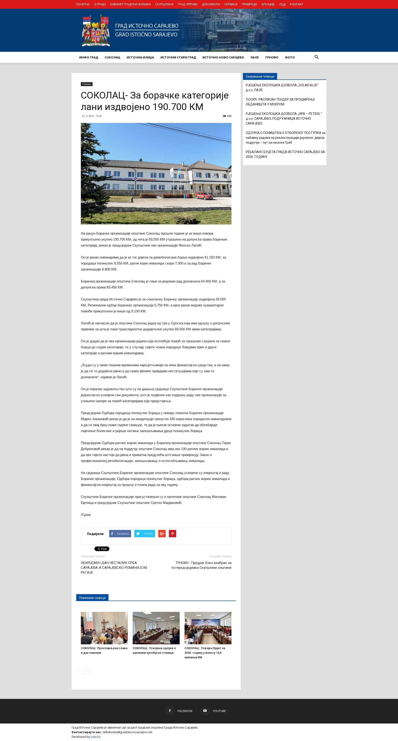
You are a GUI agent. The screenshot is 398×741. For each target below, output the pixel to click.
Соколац (86, 84)
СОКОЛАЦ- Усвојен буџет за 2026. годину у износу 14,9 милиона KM (204, 652)
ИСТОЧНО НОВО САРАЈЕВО (223, 57)
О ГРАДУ (100, 4)
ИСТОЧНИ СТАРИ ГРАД (178, 57)
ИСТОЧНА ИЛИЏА (140, 57)
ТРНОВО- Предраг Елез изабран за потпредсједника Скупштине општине (201, 565)
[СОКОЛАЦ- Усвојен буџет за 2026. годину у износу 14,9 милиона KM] (207, 628)
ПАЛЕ (255, 57)
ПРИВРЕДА (249, 4)
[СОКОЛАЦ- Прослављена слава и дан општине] (104, 628)
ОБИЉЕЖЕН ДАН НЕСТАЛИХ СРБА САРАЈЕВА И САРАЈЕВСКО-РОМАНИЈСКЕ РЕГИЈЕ (114, 568)
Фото (290, 57)
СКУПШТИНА (164, 4)
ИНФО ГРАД (88, 57)
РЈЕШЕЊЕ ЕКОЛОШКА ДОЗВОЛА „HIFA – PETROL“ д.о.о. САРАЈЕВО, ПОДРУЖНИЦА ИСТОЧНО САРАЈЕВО (284, 118)
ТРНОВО (271, 57)
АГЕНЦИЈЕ (268, 4)
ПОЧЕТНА (83, 4)
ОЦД (282, 4)
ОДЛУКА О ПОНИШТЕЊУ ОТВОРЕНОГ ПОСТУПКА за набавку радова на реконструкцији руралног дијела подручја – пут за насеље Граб (285, 137)
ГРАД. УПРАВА (188, 4)
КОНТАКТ (296, 4)
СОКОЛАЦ (112, 57)
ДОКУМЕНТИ (211, 4)
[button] (316, 57)
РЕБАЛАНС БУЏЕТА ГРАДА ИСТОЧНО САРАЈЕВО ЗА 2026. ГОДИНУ (285, 154)
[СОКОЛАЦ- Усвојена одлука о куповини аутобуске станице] (156, 628)
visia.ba (96, 737)
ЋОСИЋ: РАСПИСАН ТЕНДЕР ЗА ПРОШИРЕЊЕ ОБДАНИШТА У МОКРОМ (280, 102)
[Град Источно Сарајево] (199, 30)
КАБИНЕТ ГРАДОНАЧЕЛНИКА (130, 4)
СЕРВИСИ (230, 4)
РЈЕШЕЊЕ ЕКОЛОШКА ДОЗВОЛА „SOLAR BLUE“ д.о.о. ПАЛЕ (282, 87)
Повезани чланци (92, 598)
